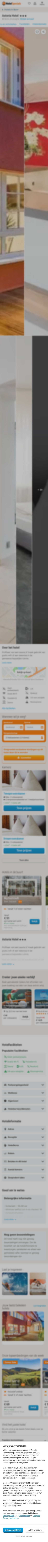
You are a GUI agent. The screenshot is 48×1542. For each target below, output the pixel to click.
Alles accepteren (13, 1530)
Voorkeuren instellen (24, 1536)
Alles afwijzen (35, 1530)
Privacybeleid (8, 1515)
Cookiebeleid (24, 1515)
